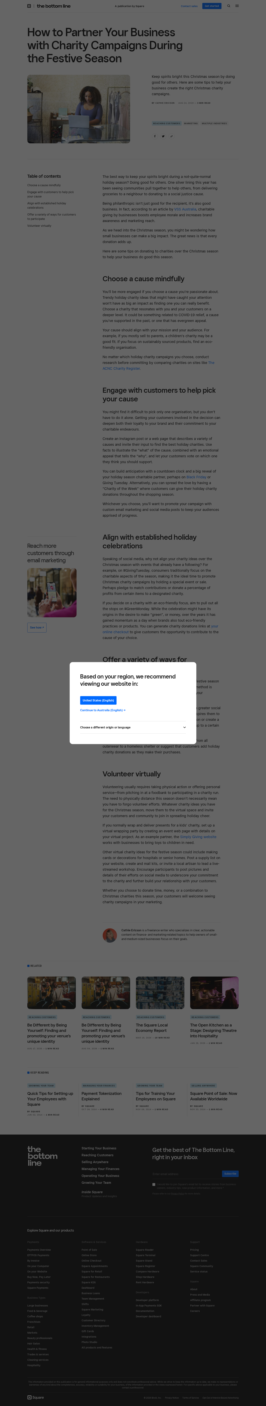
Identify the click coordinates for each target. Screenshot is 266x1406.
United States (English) (98, 700)
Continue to (103, 710)
